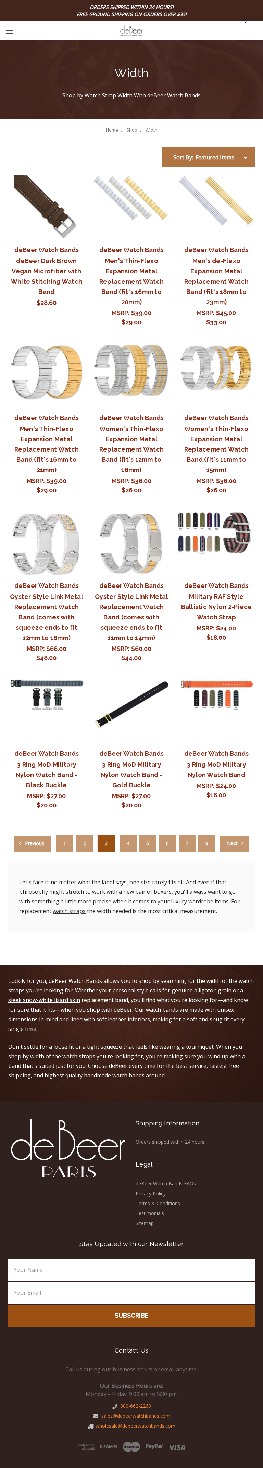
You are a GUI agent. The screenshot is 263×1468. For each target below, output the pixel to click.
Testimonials (150, 1213)
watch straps (69, 911)
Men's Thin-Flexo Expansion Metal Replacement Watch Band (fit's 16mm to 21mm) (46, 449)
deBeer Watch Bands (174, 95)
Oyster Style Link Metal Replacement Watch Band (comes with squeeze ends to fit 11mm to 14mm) (131, 617)
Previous (34, 843)
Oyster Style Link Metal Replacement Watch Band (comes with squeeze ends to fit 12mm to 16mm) (46, 617)
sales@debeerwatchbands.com (135, 1416)
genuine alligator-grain (201, 990)
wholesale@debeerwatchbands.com (135, 1425)
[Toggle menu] (9, 30)
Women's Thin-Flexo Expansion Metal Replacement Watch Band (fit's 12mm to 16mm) (131, 449)
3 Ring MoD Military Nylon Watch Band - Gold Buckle (131, 775)
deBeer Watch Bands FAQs (166, 1183)
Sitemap (145, 1223)
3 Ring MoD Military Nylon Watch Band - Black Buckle (46, 775)
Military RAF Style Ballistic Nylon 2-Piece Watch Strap (216, 607)
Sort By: (183, 157)
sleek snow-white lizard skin (44, 1000)
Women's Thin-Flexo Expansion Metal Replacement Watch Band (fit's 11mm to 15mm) (216, 449)
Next (233, 843)
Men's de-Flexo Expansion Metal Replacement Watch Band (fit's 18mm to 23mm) (216, 281)
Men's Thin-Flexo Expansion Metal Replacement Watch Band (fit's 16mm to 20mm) (131, 281)
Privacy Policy (151, 1193)
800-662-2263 (135, 1406)
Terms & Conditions (158, 1203)
